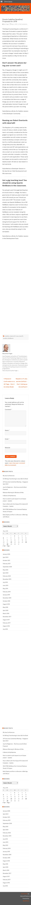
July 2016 (5, 629)
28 (7, 544)
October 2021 (6, 560)
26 (26, 542)
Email (7, 439)
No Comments (23, 24)
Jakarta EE (13, 336)
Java (17, 336)
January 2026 (6, 554)
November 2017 (7, 616)
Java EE (21, 336)
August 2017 (6, 619)
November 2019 (7, 579)
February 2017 (6, 623)
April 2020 (5, 573)
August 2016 (6, 626)
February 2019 (7, 591)
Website (7, 447)
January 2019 (6, 594)
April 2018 (5, 610)
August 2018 (6, 604)
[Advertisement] (15, 257)
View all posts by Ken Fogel (10, 370)
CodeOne (7, 336)
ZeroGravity (24, 893)
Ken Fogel (6, 24)
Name (7, 430)
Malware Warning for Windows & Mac (13, 492)
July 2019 (5, 582)
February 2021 (7, 563)
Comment (8, 409)
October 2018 (6, 601)
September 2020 (7, 566)
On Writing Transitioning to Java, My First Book (15, 478)
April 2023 (5, 557)
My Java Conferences (8, 475)
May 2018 (5, 607)
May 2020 (5, 570)
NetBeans (11, 338)
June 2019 (5, 585)
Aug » (8, 546)
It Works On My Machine (9, 495)
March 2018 (6, 613)
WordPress (26, 901)
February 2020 (7, 576)
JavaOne (5, 338)
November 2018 (7, 598)
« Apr (4, 546)
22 (11, 542)
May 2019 (5, 588)
